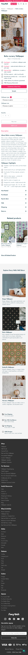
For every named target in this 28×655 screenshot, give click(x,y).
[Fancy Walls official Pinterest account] (14, 619)
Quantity (3, 113)
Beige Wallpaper (7, 299)
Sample (14, 91)
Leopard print (4, 556)
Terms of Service (9, 649)
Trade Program (5, 471)
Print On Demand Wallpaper (8, 473)
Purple (2, 583)
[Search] (18, 4)
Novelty (3, 545)
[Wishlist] (21, 4)
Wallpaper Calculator (6, 462)
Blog (2, 502)
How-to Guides (5, 500)
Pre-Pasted (6, 66)
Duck (2, 559)
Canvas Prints (4, 451)
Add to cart (14, 126)
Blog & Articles (6, 509)
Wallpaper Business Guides (8, 482)
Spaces (3, 594)
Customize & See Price (14, 87)
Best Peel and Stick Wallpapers (9, 525)
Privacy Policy (19, 649)
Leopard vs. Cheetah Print (7, 516)
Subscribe (14, 638)
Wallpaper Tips (5, 514)
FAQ (2, 489)
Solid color (4, 565)
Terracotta (3, 590)
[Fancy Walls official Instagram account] (5, 619)
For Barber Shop (5, 601)
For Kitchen (4, 608)
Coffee (3, 554)
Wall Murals (4, 449)
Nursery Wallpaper (8, 401)
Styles (3, 529)
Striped (3, 570)
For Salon (3, 610)
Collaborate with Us (6, 478)
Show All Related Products (8, 255)
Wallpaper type (6, 97)
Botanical (3, 536)
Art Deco (3, 532)
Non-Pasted (7, 62)
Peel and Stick (7, 70)
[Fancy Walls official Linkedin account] (22, 619)
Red (2, 585)
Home (3, 9)
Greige (3, 576)
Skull (2, 563)
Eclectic (3, 538)
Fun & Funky (4, 541)
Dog (2, 561)
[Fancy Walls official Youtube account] (18, 619)
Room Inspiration (5, 511)
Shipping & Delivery (6, 496)
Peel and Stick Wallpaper (7, 453)
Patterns (3, 551)
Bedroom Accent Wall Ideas (8, 520)
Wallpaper (10, 9)
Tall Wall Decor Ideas (6, 523)
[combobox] (14, 99)
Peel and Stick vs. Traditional (8, 518)
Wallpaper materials (6, 505)
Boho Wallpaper (7, 332)
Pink (2, 581)
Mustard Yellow (5, 579)
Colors (3, 574)
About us (3, 491)
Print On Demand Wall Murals (8, 476)
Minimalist (3, 543)
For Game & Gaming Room (8, 606)
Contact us (4, 494)
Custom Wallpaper (6, 458)
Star (2, 567)
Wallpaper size (5, 103)
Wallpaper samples (6, 460)
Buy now (14, 121)
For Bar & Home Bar (6, 599)
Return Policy (4, 498)
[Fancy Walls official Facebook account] (9, 619)
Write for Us (4, 480)
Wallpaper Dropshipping (7, 469)
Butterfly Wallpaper (8, 367)
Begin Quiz (13, 4)
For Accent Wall (5, 597)
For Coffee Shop (5, 603)
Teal (2, 588)
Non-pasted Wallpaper (7, 455)
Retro (2, 547)
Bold (2, 534)
